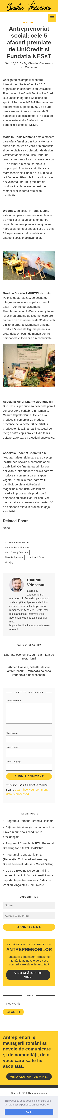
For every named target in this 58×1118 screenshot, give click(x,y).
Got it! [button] (29, 1112)
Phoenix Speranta (14, 557)
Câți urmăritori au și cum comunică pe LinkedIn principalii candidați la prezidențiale (28, 832)
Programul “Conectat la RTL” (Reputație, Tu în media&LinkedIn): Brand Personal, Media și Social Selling (28, 859)
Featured (29, 22)
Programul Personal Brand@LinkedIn (29, 820)
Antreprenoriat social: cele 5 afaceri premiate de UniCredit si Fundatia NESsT (29, 42)
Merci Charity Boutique (16, 552)
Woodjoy (9, 562)
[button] (50, 1104)
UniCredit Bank (36, 557)
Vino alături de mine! (28, 974)
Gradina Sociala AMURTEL (18, 542)
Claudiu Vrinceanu (40, 63)
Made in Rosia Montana (17, 547)
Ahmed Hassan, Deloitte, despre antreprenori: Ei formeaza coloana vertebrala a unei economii (29, 671)
